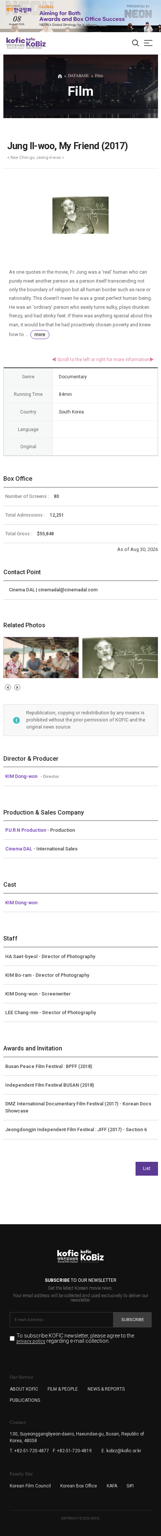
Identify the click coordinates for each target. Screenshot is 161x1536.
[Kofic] (15, 43)
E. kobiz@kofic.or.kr (121, 1450)
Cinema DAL (19, 849)
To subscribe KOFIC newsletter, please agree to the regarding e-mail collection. (75, 1338)
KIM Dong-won (22, 776)
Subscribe (132, 1319)
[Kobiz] (35, 43)
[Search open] (135, 43)
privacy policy (30, 1341)
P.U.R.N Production (26, 830)
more (39, 334)
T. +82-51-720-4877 (29, 1450)
